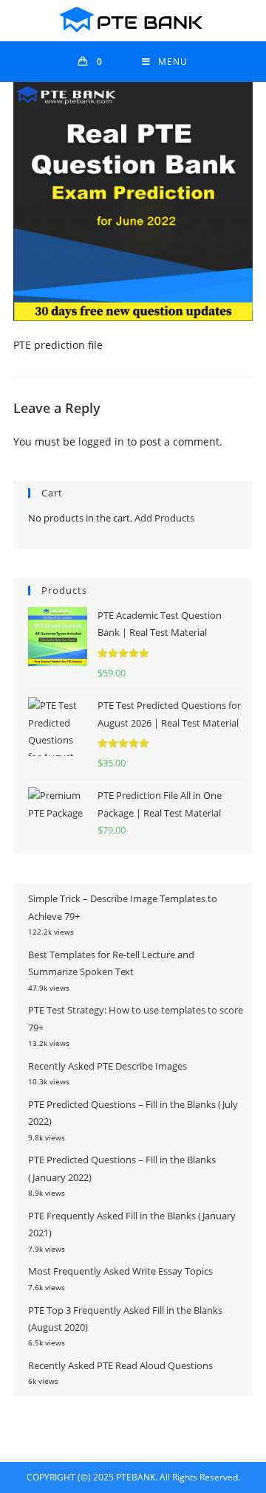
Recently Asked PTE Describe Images (107, 1066)
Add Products (164, 517)
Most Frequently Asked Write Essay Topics (120, 1271)
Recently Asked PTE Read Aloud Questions (120, 1365)
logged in (101, 441)
